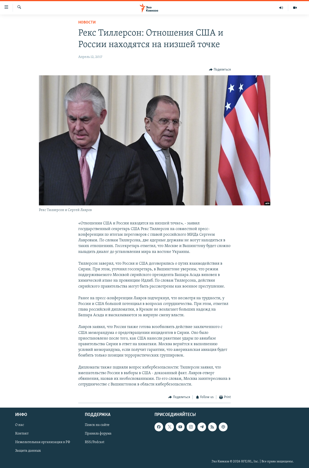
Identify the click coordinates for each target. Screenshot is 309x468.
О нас (19, 425)
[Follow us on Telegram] (201, 427)
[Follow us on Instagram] (191, 427)
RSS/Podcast (94, 442)
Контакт (22, 433)
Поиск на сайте (97, 425)
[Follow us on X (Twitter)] (169, 427)
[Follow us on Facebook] (158, 427)
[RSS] (212, 427)
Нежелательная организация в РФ (42, 442)
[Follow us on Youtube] (180, 427)
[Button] (220, 70)
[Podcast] (223, 427)
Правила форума (98, 433)
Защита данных (28, 451)
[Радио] (281, 8)
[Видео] (295, 8)
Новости (87, 23)
